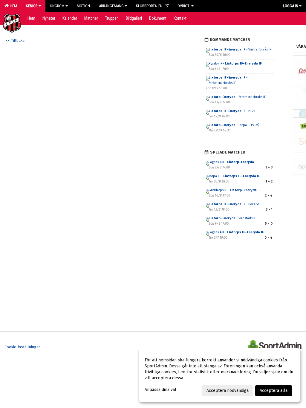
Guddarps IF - (233, 190)
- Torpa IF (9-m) (234, 125)
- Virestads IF (233, 218)
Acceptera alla (273, 390)
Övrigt (184, 6)
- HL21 (232, 111)
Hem (12, 6)
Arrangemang (111, 6)
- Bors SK (234, 204)
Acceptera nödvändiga (227, 390)
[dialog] (219, 375)
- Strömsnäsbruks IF (238, 97)
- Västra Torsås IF (240, 49)
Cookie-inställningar (22, 347)
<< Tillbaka (15, 40)
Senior (32, 6)
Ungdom (57, 6)
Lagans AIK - (231, 162)
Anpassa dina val (160, 389)
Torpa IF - (234, 176)
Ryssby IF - (235, 63)
